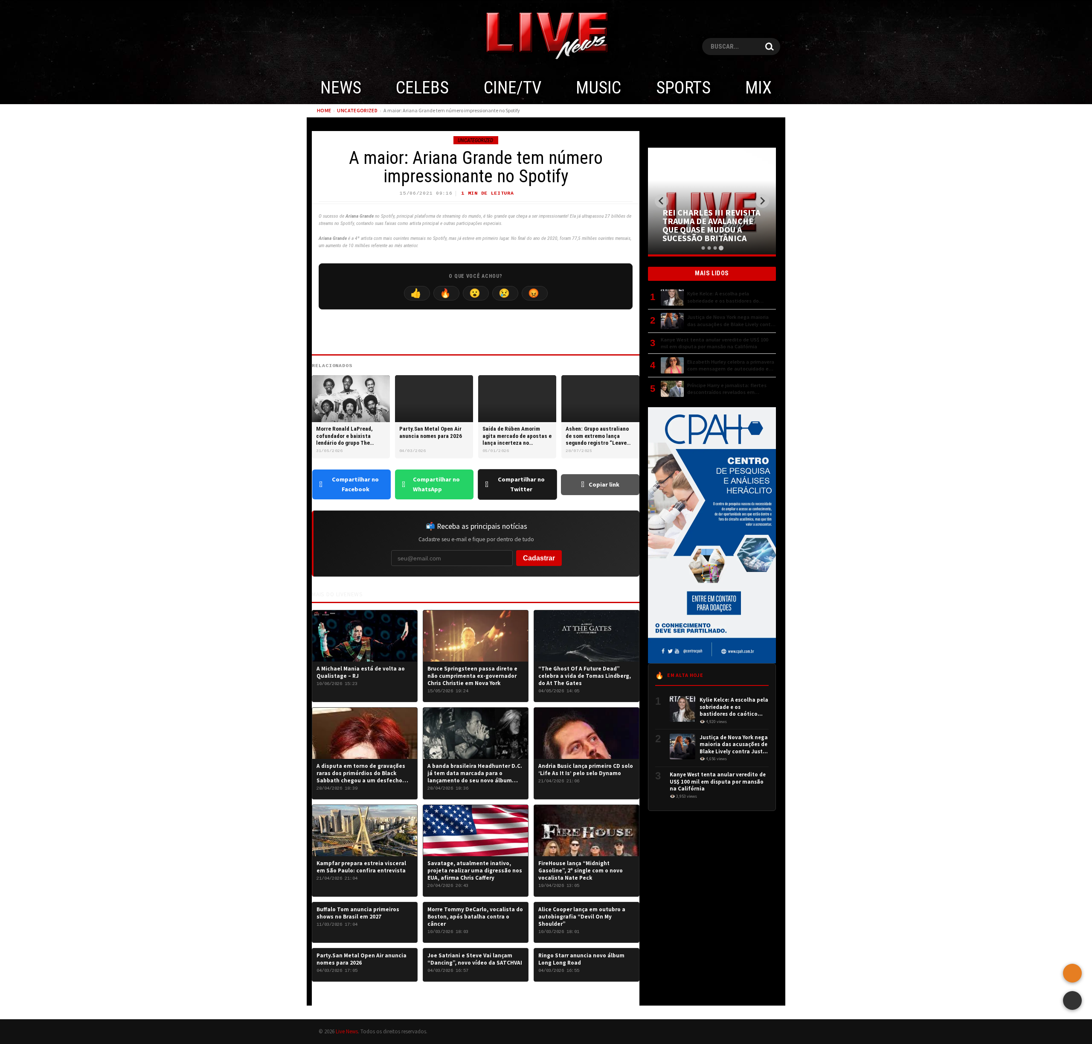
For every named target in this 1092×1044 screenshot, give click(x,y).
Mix (758, 88)
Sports (683, 88)
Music (598, 88)
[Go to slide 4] (720, 247)
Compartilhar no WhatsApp (436, 484)
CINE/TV (512, 88)
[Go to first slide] (762, 201)
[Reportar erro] (1072, 973)
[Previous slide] (661, 201)
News (340, 88)
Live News (347, 1031)
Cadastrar (539, 558)
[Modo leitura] (1072, 1000)
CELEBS (422, 88)
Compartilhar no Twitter (521, 484)
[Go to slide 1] (703, 248)
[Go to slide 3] (715, 248)
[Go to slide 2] (709, 248)
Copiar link (604, 484)
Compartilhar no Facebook (355, 484)
